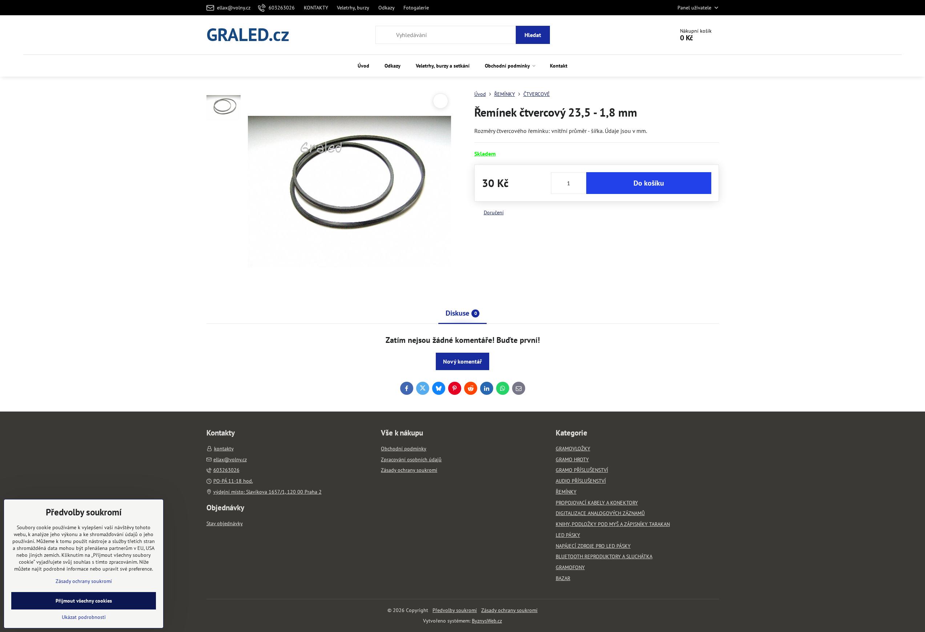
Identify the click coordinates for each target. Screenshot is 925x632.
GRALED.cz (247, 35)
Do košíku (649, 183)
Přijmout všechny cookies (84, 600)
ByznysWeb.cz (487, 620)
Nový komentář (462, 361)
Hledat (532, 35)
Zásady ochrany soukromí (509, 610)
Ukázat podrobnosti (84, 617)
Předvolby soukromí (455, 610)
